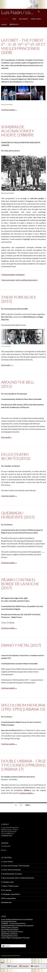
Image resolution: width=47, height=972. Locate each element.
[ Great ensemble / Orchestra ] (13, 274)
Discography (23, 19)
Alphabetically (6, 902)
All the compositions (8, 898)
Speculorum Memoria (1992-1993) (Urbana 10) (23, 707)
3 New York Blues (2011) (18, 299)
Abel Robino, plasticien (9, 934)
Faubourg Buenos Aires (9, 936)
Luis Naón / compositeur (18, 12)
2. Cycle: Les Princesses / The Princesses (15, 866)
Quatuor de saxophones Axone (12, 932)
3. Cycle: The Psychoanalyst (11, 870)
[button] (8, 93)
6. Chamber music (7, 882)
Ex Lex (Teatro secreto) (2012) (15, 456)
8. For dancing (6, 890)
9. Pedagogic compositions (10, 894)
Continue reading (9, 110)
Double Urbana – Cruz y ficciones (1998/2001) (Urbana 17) (23, 765)
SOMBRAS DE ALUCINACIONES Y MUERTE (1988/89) (17, 130)
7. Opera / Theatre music (9, 886)
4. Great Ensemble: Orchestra (11, 874)
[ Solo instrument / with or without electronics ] (19, 280)
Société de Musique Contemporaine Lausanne (17, 925)
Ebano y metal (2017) (21, 645)
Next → (28, 805)
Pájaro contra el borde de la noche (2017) (20, 583)
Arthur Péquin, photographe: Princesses (15, 938)
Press (14, 19)
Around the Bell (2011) (17, 384)
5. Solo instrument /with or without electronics (17, 878)
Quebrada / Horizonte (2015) (18, 515)
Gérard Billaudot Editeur (10, 930)
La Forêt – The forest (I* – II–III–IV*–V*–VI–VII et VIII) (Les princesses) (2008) (23, 46)
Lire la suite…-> (7, 365)
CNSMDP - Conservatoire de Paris (13, 923)
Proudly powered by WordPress (10, 955)
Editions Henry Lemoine (9, 927)
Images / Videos (36, 19)
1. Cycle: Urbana (7, 861)
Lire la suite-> (6, 437)
